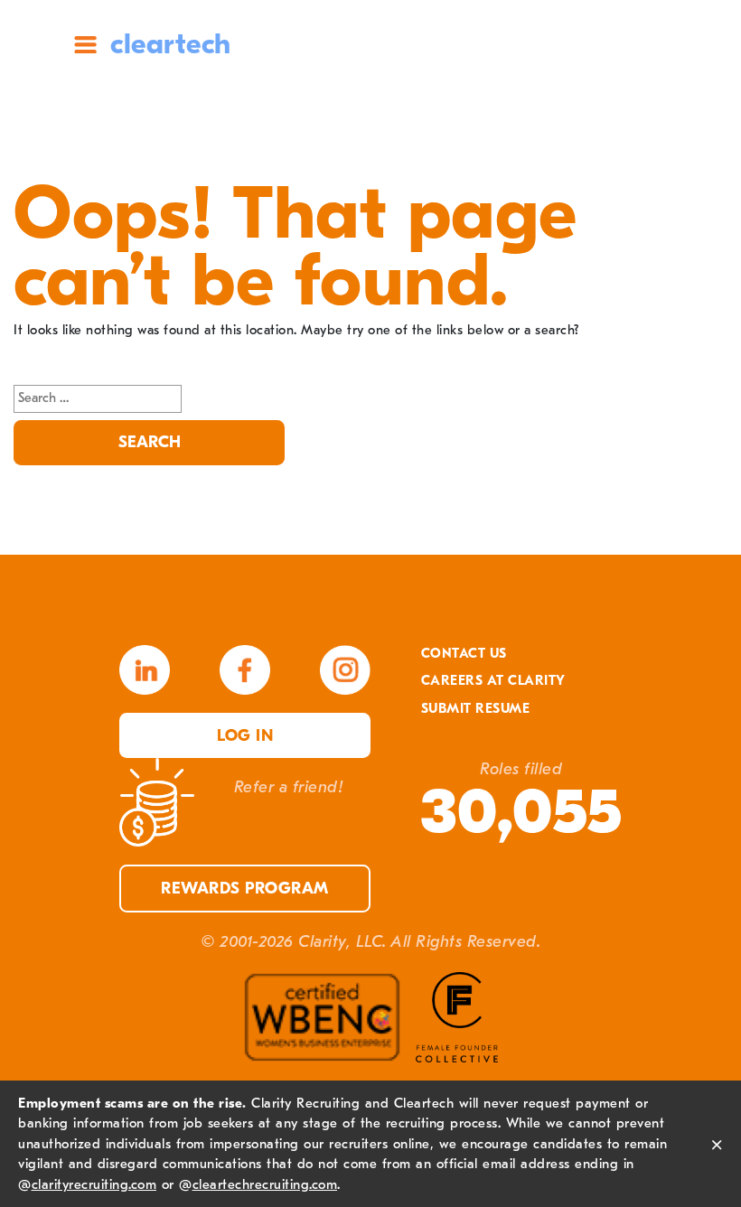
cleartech (170, 44)
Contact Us (464, 653)
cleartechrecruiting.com (265, 1184)
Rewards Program (245, 888)
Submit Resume (475, 708)
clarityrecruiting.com (94, 1184)
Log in (245, 735)
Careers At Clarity (493, 680)
